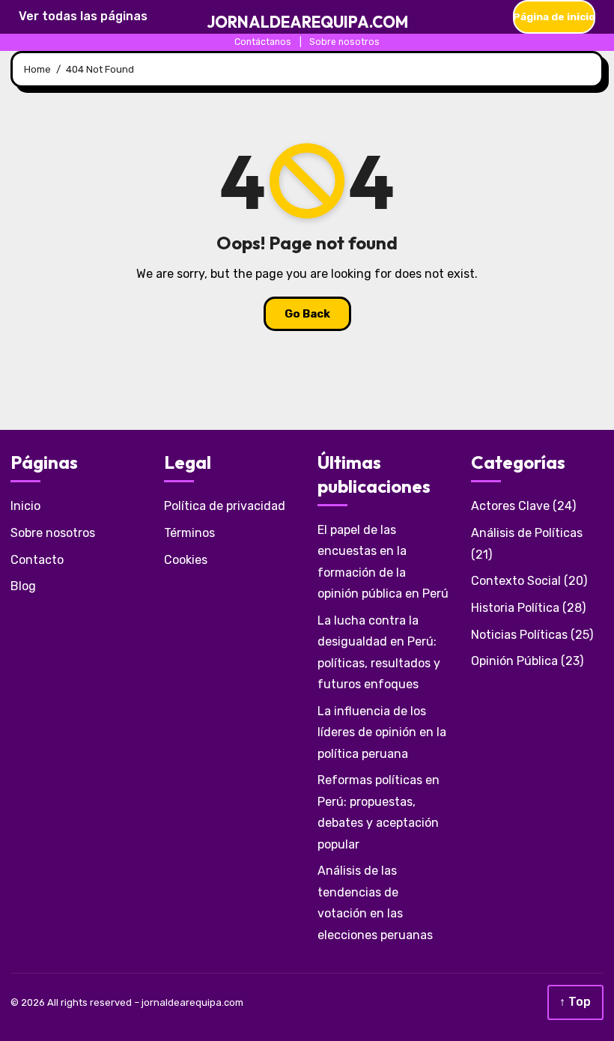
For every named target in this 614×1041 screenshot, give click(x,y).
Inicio (25, 506)
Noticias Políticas (519, 635)
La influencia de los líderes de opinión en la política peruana (381, 732)
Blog (23, 586)
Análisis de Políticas (527, 533)
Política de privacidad (224, 506)
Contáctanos (262, 42)
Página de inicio (554, 16)
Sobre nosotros (344, 42)
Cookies (185, 560)
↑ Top (575, 1002)
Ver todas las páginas (83, 16)
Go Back (307, 314)
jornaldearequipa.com (307, 21)
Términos (189, 533)
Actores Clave (510, 506)
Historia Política (515, 608)
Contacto (37, 560)
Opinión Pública (514, 661)
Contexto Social (516, 581)
